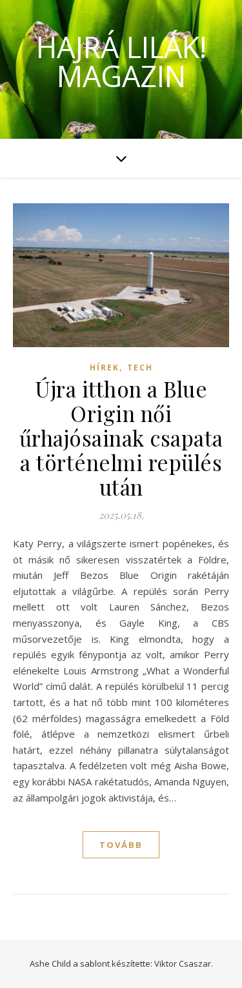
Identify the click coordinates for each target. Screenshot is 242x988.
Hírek (104, 367)
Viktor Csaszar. (183, 963)
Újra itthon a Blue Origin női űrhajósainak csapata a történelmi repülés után (121, 437)
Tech (140, 367)
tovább (121, 845)
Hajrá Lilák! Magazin (121, 61)
